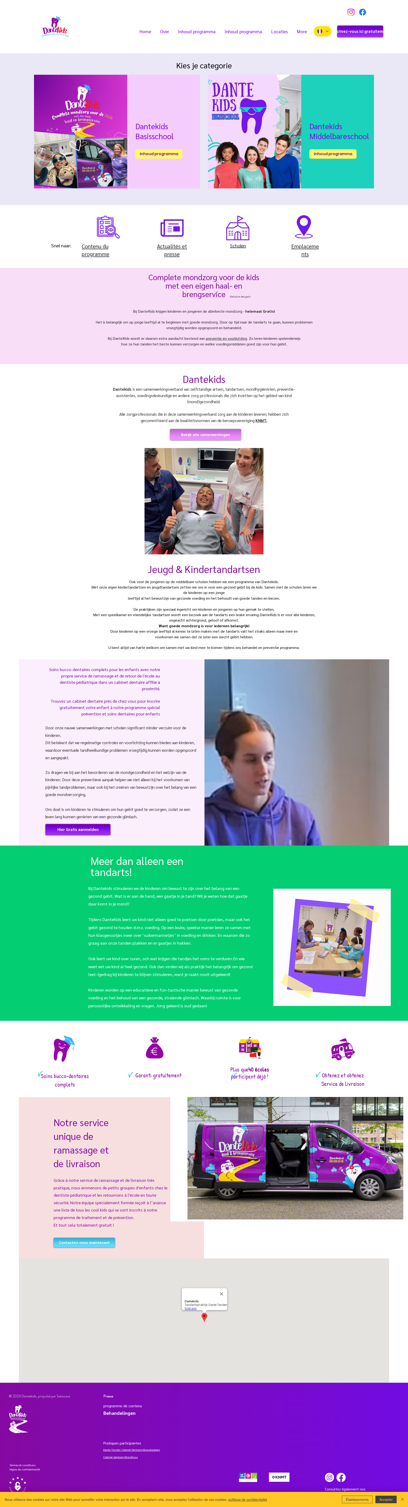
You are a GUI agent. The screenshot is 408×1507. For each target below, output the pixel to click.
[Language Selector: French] (323, 31)
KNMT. (261, 420)
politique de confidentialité (247, 1499)
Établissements (357, 1499)
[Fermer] (402, 1499)
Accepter (386, 1499)
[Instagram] (351, 12)
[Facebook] (362, 12)
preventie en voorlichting (226, 338)
